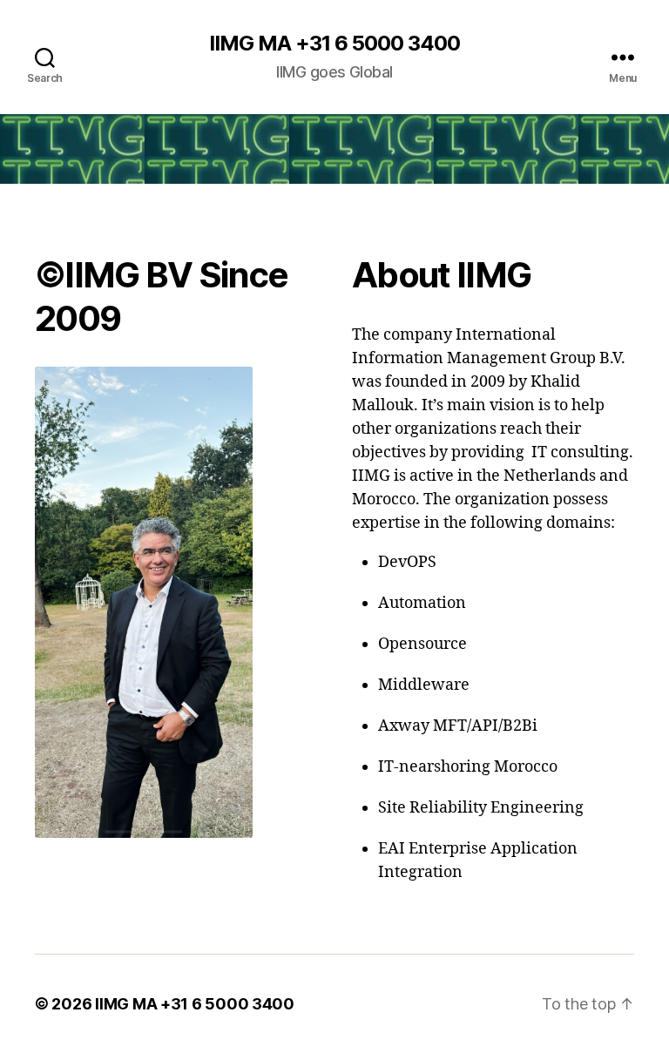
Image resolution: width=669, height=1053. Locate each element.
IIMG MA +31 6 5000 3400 (334, 43)
